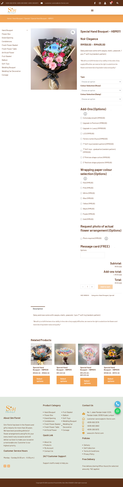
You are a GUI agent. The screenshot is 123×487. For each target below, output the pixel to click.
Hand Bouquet (18, 18)
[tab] (38, 308)
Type (82, 77)
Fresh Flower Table (9, 49)
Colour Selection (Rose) (90, 86)
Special (27, 18)
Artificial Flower (8, 52)
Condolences (7, 41)
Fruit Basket (7, 56)
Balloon (5, 60)
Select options (40, 380)
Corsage (5, 75)
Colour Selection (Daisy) (90, 94)
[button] (117, 3)
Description (38, 309)
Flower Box (6, 34)
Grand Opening (7, 38)
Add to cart (105, 287)
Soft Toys (5, 64)
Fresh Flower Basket (10, 45)
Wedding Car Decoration (11, 71)
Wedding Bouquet (9, 67)
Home (9, 18)
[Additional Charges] (85, 114)
